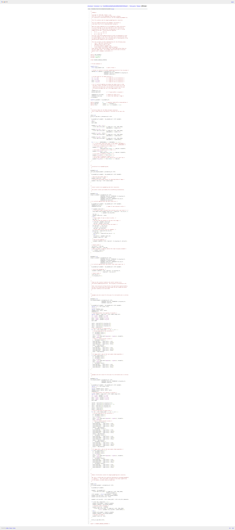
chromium (90, 6)
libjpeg (138, 6)
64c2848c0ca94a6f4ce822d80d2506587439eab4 (115, 6)
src (101, 6)
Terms (14, 528)
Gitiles (7, 528)
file (113, 8)
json (233, 528)
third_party (133, 6)
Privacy (10, 528)
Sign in (232, 2)
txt (230, 528)
